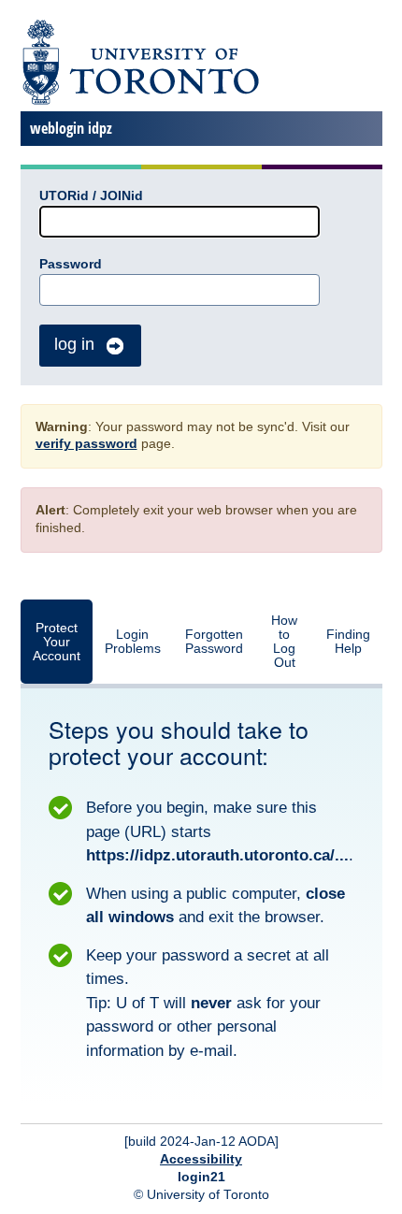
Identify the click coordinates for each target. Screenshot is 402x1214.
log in (74, 344)
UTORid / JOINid (91, 196)
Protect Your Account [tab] (56, 642)
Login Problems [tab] (133, 642)
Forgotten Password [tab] (214, 642)
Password (70, 264)
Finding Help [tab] (348, 642)
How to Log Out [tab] (284, 642)
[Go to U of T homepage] (140, 101)
